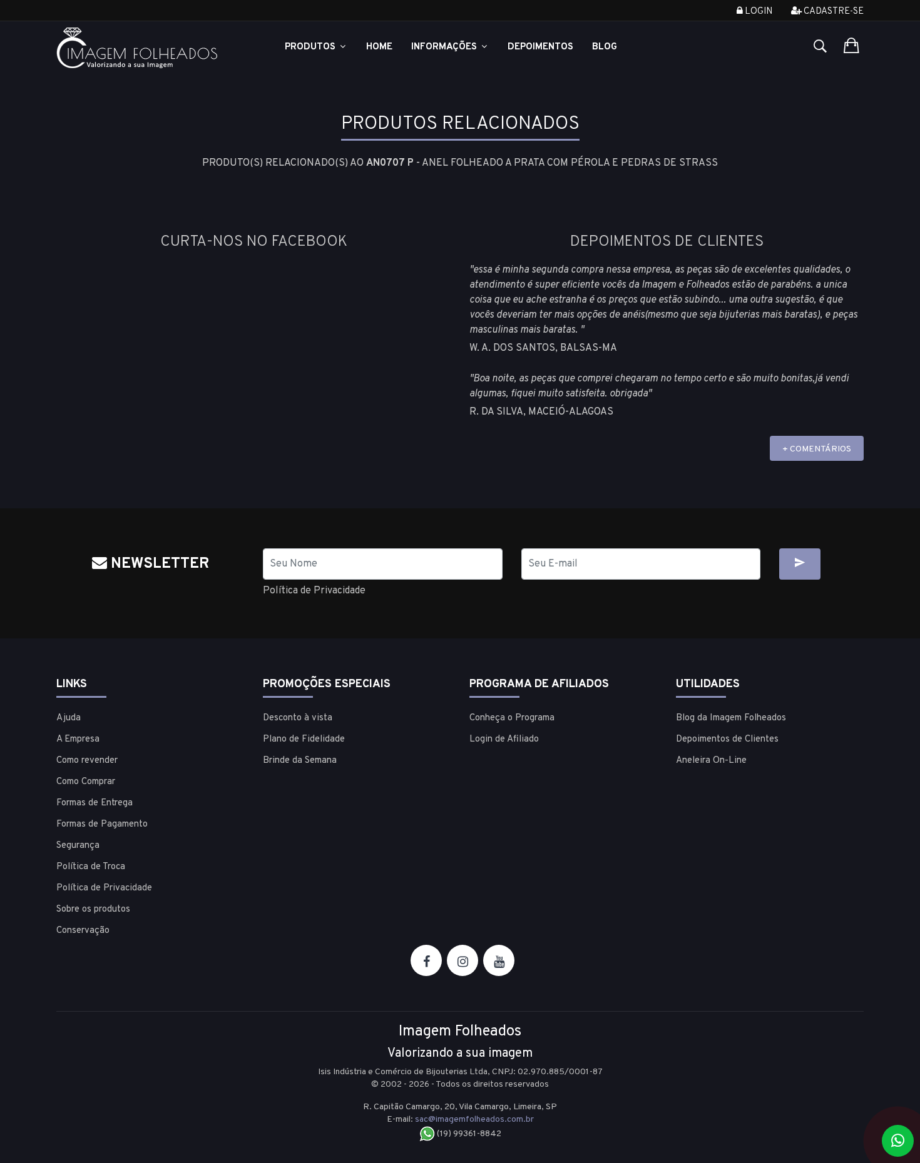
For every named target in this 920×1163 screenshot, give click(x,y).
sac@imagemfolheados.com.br (474, 1119)
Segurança (78, 846)
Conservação (83, 931)
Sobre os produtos (93, 909)
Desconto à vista (297, 718)
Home (379, 47)
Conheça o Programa (512, 718)
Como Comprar (85, 782)
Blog (604, 47)
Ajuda (68, 718)
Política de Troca (90, 867)
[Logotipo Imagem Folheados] (150, 48)
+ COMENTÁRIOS (816, 449)
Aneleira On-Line (711, 761)
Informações (445, 47)
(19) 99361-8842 (468, 1134)
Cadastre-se (833, 12)
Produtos (311, 47)
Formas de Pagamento (102, 824)
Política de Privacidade (314, 591)
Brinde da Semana (300, 761)
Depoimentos (540, 47)
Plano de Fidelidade (304, 739)
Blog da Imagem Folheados (731, 718)
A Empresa (78, 739)
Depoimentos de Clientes (727, 739)
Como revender (87, 761)
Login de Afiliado (504, 739)
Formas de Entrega (94, 803)
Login (757, 12)
